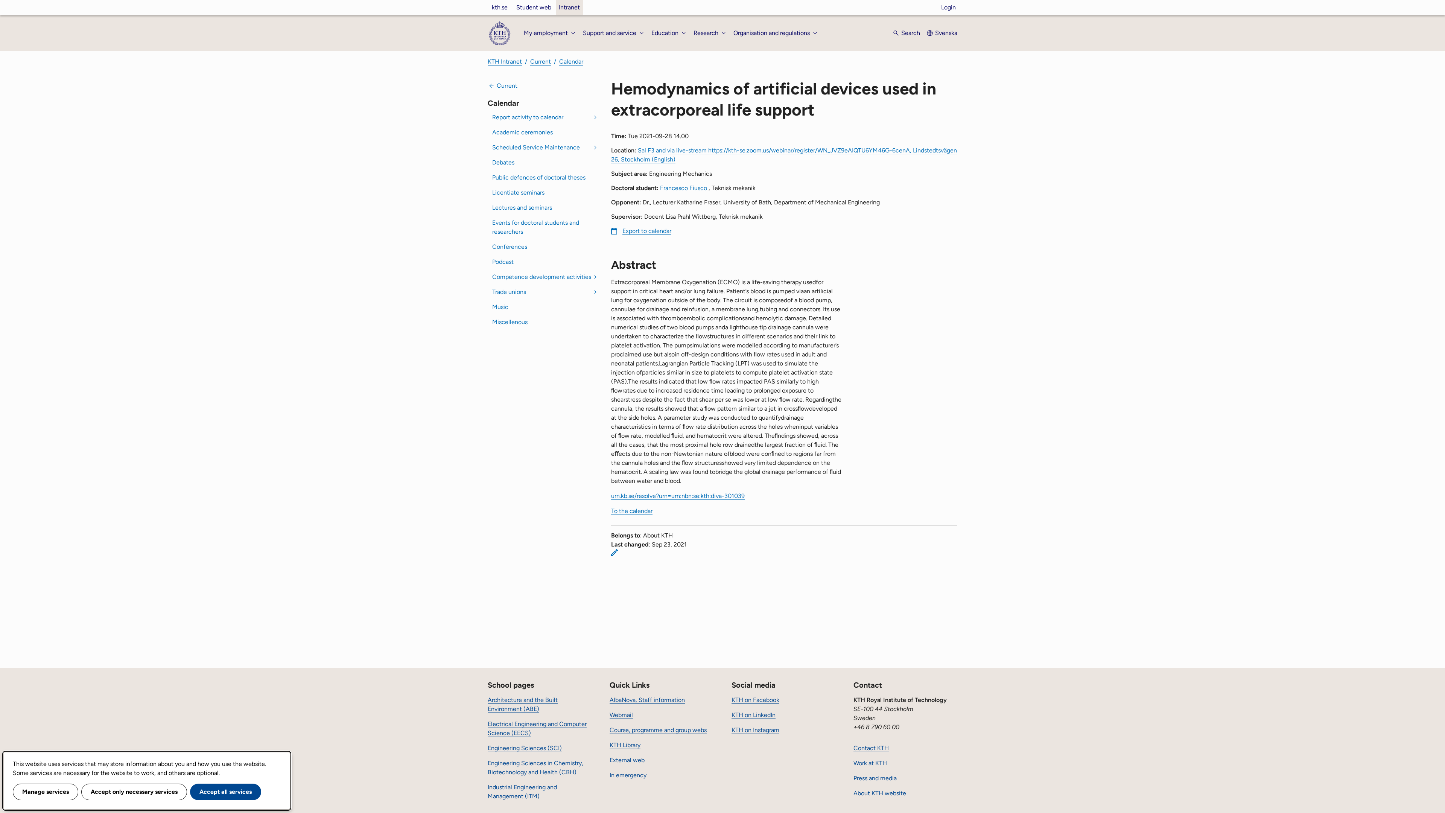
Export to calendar (646, 230)
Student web (533, 7)
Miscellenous (510, 322)
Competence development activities (541, 276)
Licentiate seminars (518, 192)
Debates (503, 162)
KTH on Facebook (755, 699)
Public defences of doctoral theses (539, 177)
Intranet (569, 7)
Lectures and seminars (522, 207)
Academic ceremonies (522, 132)
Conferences (509, 246)
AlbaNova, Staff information (647, 699)
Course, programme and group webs (658, 730)
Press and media (875, 778)
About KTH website (879, 793)
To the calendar (632, 511)
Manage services (45, 791)
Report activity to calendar (527, 117)
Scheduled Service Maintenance (536, 147)
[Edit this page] (614, 552)
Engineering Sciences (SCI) (525, 748)
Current (540, 61)
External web (627, 760)
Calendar (571, 61)
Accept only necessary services (134, 791)
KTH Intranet (505, 61)
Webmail (621, 715)
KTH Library (625, 745)
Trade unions (509, 291)
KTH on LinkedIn (754, 715)
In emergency (628, 775)
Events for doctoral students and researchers (535, 227)
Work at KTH (870, 763)
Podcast (503, 261)
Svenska (946, 33)
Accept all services (225, 791)
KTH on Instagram (755, 730)
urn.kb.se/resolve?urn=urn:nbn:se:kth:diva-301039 (678, 495)
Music (500, 307)
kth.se (500, 7)
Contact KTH (871, 748)
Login (948, 7)
